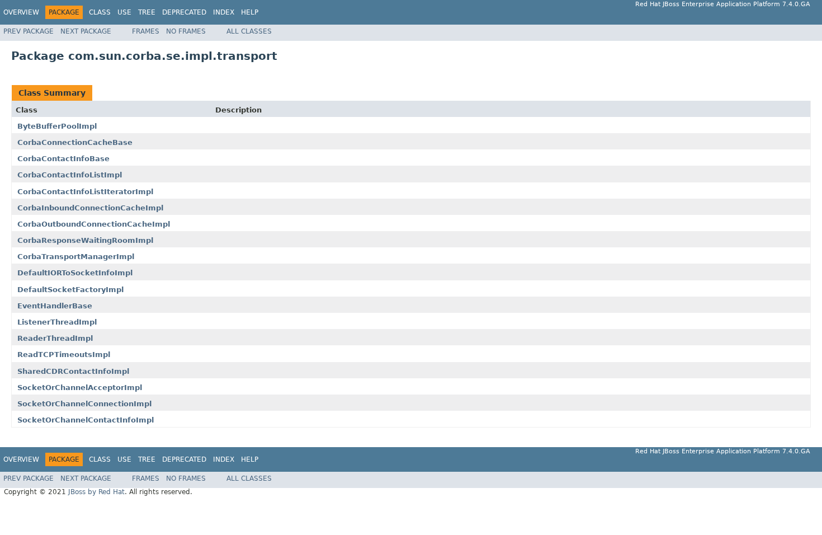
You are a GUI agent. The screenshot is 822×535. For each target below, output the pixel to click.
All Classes (249, 31)
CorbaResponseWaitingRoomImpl (85, 240)
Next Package (85, 31)
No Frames (186, 31)
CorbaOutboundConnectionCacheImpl (93, 224)
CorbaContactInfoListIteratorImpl (85, 191)
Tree (146, 12)
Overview (21, 12)
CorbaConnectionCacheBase (75, 142)
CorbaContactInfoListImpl (69, 175)
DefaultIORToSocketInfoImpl (75, 273)
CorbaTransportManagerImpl (75, 256)
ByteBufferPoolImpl (57, 126)
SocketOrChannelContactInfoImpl (85, 420)
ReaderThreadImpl (55, 338)
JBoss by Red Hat (96, 492)
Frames (145, 31)
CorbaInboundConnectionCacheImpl (90, 208)
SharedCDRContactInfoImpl (73, 371)
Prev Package (28, 31)
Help (249, 12)
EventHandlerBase (54, 306)
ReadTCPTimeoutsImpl (63, 354)
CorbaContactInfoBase (63, 158)
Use (124, 12)
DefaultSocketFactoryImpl (70, 289)
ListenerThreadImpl (57, 322)
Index (223, 12)
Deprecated (184, 12)
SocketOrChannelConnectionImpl (84, 404)
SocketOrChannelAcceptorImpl (79, 387)
